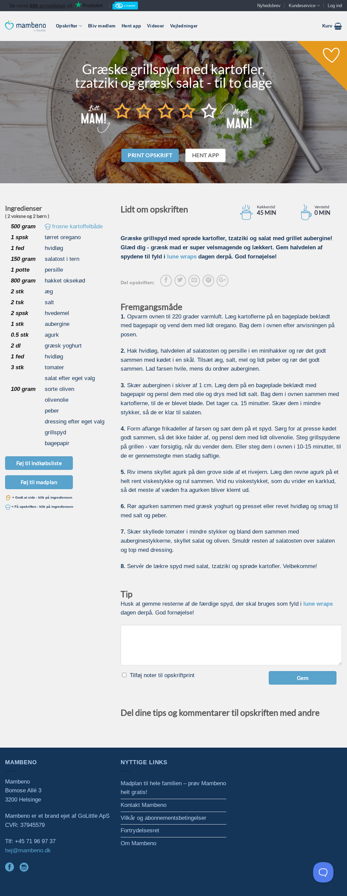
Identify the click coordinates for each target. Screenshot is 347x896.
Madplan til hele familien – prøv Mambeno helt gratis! (173, 788)
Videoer (155, 25)
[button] (332, 26)
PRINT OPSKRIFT (150, 155)
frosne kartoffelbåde (77, 226)
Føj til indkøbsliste (39, 463)
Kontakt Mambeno (143, 805)
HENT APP (205, 155)
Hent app (131, 25)
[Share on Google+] (222, 280)
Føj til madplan (39, 482)
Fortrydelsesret (140, 830)
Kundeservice (302, 5)
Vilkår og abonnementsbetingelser (163, 818)
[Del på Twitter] (180, 280)
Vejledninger (184, 25)
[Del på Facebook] (166, 280)
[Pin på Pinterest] (208, 280)
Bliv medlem (102, 25)
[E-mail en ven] (194, 280)
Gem (302, 677)
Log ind (335, 5)
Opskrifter (67, 25)
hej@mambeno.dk (28, 850)
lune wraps (182, 256)
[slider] (165, 110)
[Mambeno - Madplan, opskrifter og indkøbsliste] (25, 26)
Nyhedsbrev (269, 5)
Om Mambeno (138, 843)
